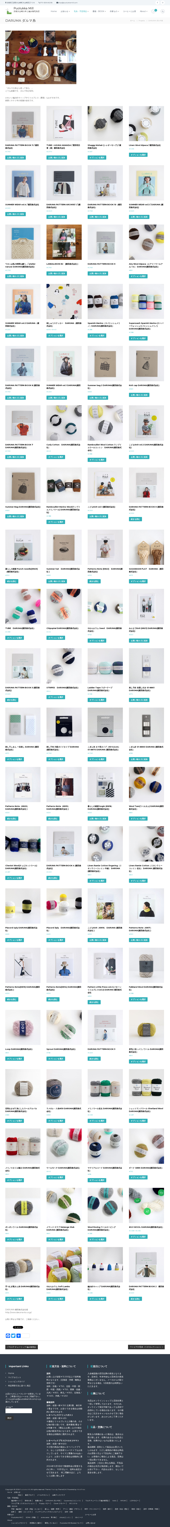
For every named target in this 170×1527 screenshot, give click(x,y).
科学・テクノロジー (92, 1509)
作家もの (113, 11)
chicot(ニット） (65, 1517)
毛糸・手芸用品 (80, 11)
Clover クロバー (59, 1503)
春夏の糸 (38, 1501)
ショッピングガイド (16, 1381)
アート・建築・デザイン (72, 1509)
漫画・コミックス (24, 1512)
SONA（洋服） (31, 1517)
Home (54, 11)
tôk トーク (79, 1517)
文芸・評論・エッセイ (33, 1509)
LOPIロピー (134, 1501)
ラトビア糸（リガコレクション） (23, 1503)
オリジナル (73, 1503)
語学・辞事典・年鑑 (151, 1509)
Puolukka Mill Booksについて (71, 1523)
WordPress (81, 1489)
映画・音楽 (136, 1509)
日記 (19, 1495)
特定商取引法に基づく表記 (19, 1385)
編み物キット (16, 1501)
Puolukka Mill (24, 8)
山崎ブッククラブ (58, 1495)
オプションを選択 (97, 157)
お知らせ (64, 11)
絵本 (12, 1512)
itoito (114, 1501)
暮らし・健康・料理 (52, 1509)
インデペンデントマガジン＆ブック (48, 1512)
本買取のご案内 (35, 1523)
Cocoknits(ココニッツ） (73, 1501)
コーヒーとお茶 (129, 11)
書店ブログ (29, 1495)
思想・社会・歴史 (121, 1509)
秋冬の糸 (28, 1501)
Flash (53, 1489)
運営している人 (50, 1523)
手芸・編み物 (16, 1509)
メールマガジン (42, 1495)
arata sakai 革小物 (48, 1517)
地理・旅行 (107, 1509)
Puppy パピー (44, 1503)
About (143, 11)
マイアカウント (14, 1377)
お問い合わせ (90, 1523)
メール (8, 1407)
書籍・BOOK (98, 11)
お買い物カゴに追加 (15, 157)
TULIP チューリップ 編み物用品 (97, 1501)
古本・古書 (69, 1512)
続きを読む (135, 519)
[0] (153, 11)
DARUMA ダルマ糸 (53, 1501)
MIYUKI (123, 1501)
